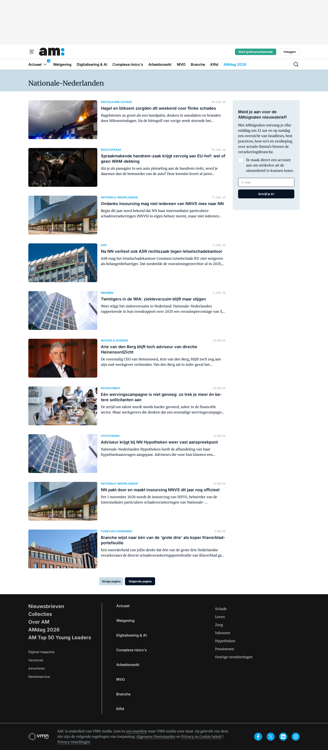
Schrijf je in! (266, 194)
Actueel (122, 606)
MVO (120, 679)
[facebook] (258, 737)
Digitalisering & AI (131, 635)
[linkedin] (283, 737)
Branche (123, 694)
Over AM (38, 622)
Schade (221, 609)
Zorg (219, 625)
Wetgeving (125, 620)
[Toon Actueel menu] (45, 64)
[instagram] (296, 737)
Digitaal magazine (41, 652)
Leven (220, 617)
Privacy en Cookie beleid (201, 736)
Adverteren (36, 668)
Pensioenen (224, 649)
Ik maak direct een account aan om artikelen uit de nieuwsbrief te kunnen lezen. (270, 165)
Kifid (120, 709)
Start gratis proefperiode (256, 51)
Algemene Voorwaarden (155, 736)
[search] (296, 64)
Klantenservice (39, 676)
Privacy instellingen (73, 742)
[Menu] (31, 51)
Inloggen (290, 51)
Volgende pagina (140, 581)
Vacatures (35, 660)
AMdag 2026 (44, 630)
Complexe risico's (131, 650)
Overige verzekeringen (234, 657)
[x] (271, 737)
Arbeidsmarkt (127, 664)
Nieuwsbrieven (46, 606)
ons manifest (136, 731)
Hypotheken (225, 641)
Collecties (40, 614)
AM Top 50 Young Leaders (59, 637)
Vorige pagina (111, 581)
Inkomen (222, 633)
